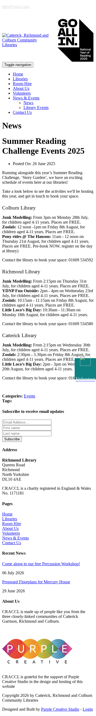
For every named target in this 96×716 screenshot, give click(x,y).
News (28, 103)
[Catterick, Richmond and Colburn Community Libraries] (27, 40)
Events (29, 396)
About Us (21, 88)
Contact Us (22, 112)
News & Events (15, 538)
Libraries (20, 79)
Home (18, 74)
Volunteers (22, 93)
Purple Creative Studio (60, 709)
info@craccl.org (15, 6)
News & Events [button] (26, 98)
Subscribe (12, 439)
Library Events (36, 107)
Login (88, 709)
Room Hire (22, 83)
